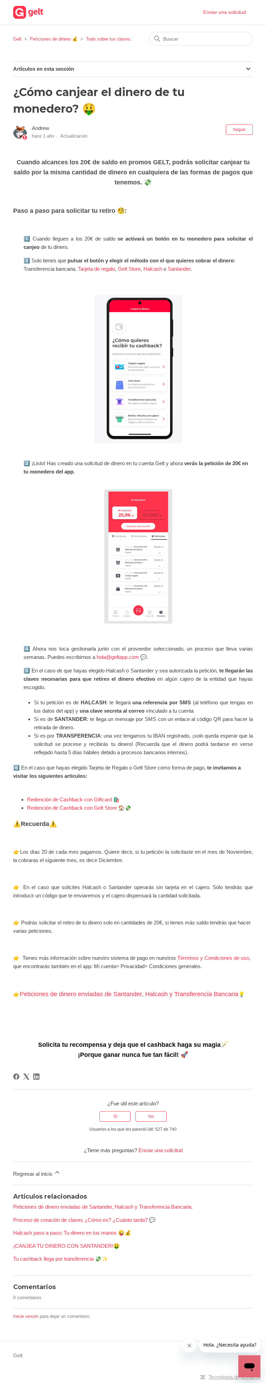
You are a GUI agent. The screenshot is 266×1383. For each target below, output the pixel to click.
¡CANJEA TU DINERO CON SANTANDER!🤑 (66, 1246)
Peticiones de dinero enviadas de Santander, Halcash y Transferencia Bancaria (129, 994)
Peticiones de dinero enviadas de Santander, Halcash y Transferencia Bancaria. (103, 1207)
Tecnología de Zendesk (235, 1377)
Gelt (17, 39)
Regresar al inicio (33, 1174)
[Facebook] (16, 1076)
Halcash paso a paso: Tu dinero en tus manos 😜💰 (72, 1233)
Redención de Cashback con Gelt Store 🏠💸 (79, 808)
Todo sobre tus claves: (109, 39)
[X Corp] (26, 1076)
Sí (115, 1116)
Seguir (239, 129)
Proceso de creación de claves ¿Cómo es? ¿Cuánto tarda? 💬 (84, 1220)
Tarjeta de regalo (96, 269)
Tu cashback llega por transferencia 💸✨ (60, 1259)
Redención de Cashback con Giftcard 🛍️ (73, 799)
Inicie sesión (25, 1316)
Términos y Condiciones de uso (213, 958)
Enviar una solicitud (224, 12)
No (151, 1116)
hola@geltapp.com (118, 657)
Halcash (152, 269)
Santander (179, 269)
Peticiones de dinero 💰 (54, 39)
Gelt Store (129, 269)
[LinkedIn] (36, 1076)
